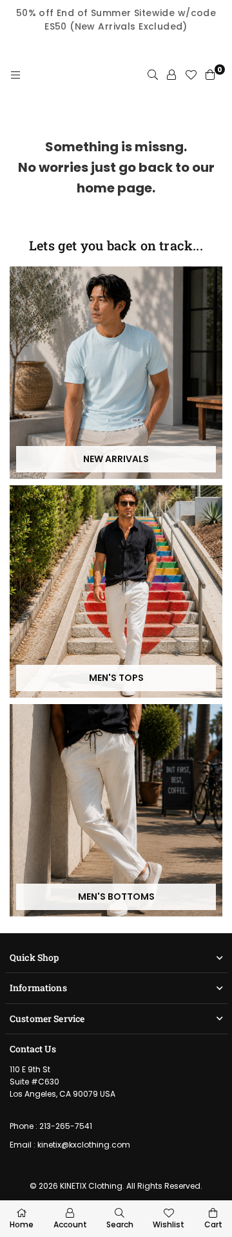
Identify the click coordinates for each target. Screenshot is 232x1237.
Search (119, 1224)
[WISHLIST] (190, 75)
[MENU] (15, 75)
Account (70, 1224)
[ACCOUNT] (171, 75)
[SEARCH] (152, 75)
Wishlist (168, 1224)
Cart (213, 1224)
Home (22, 1224)
